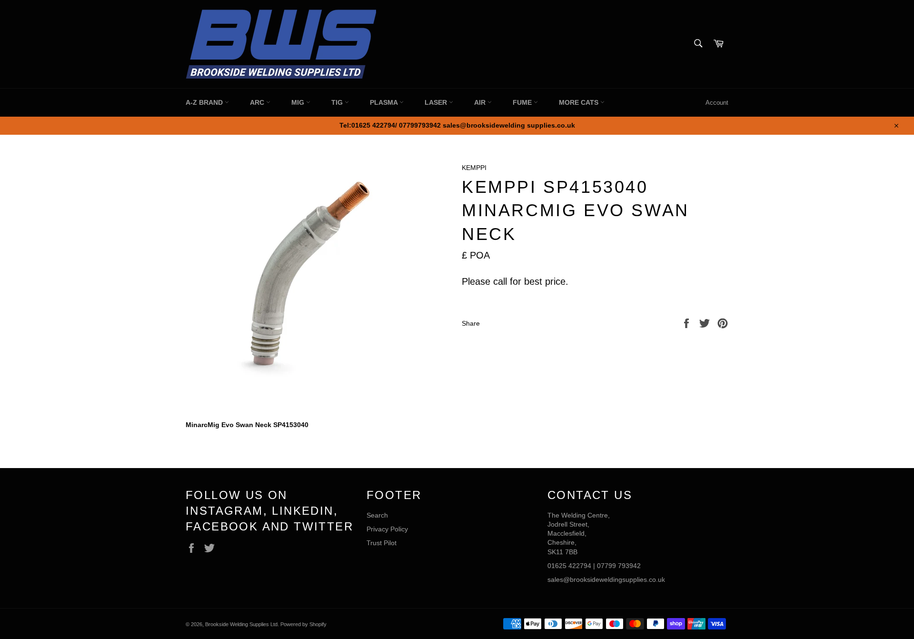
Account (716, 102)
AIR (480, 102)
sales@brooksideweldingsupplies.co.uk (606, 579)
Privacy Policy (387, 529)
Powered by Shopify (303, 624)
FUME (523, 102)
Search (377, 515)
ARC (258, 102)
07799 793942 (619, 565)
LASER (437, 102)
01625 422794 (569, 565)
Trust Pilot (382, 543)
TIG (338, 102)
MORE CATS (579, 102)
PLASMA (384, 102)
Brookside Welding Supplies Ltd (241, 624)
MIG (298, 102)
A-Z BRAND (205, 102)
